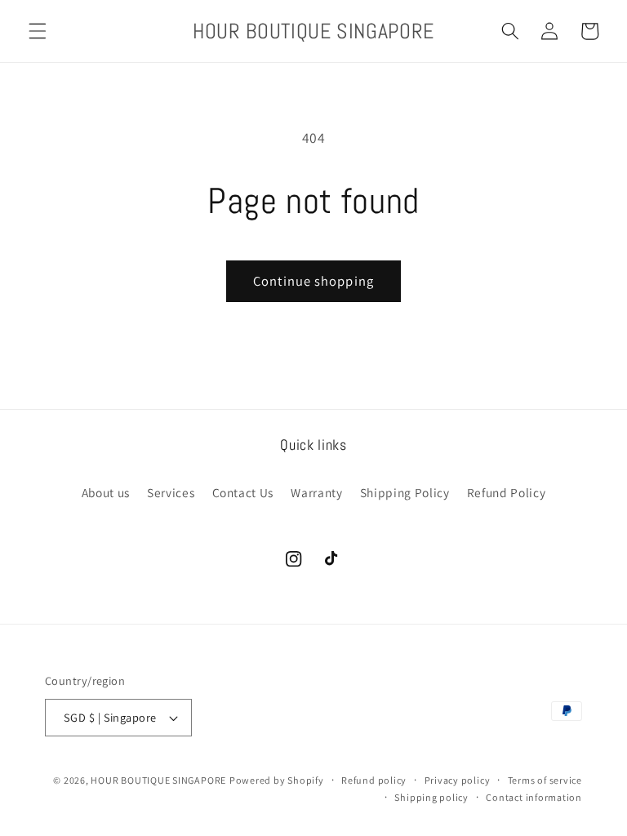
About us (106, 492)
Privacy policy (458, 780)
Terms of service (545, 780)
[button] (37, 31)
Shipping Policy (405, 492)
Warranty (316, 492)
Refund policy (374, 780)
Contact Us (243, 492)
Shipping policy (431, 797)
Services (170, 492)
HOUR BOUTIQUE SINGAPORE (158, 780)
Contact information (534, 797)
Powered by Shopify (276, 780)
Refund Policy (506, 492)
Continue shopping (313, 281)
